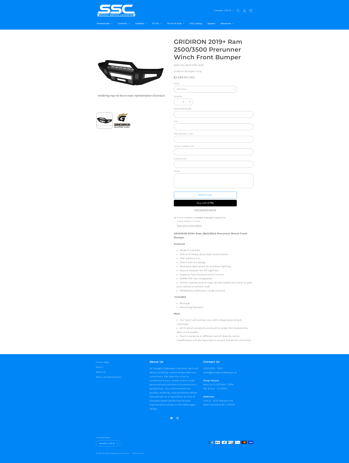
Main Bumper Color (183, 134)
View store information (189, 225)
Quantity (178, 96)
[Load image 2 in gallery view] (122, 120)
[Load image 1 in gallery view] (105, 120)
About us (101, 372)
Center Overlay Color (184, 146)
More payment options (205, 210)
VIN (176, 121)
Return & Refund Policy (108, 377)
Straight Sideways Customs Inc (116, 453)
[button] (238, 11)
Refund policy (138, 453)
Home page (102, 362)
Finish (177, 83)
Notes (177, 171)
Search (99, 367)
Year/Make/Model (182, 109)
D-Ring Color (180, 159)
